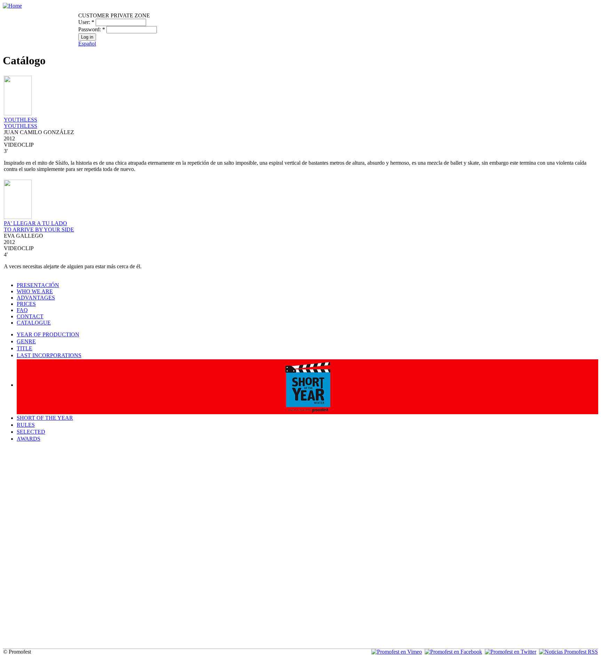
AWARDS (28, 439)
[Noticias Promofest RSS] (568, 652)
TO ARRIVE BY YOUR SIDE (39, 229)
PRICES (26, 304)
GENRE (26, 341)
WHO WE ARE (35, 291)
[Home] (12, 6)
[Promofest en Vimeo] (396, 652)
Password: (91, 29)
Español (87, 44)
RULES (26, 425)
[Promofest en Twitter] (510, 652)
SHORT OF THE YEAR (45, 418)
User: (86, 22)
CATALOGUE (34, 323)
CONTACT (30, 316)
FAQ (22, 310)
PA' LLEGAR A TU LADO (35, 223)
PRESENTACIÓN (38, 285)
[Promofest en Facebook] (453, 652)
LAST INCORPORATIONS (49, 355)
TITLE (24, 348)
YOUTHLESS (20, 120)
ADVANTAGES (36, 298)
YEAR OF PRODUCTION (48, 334)
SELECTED (31, 432)
